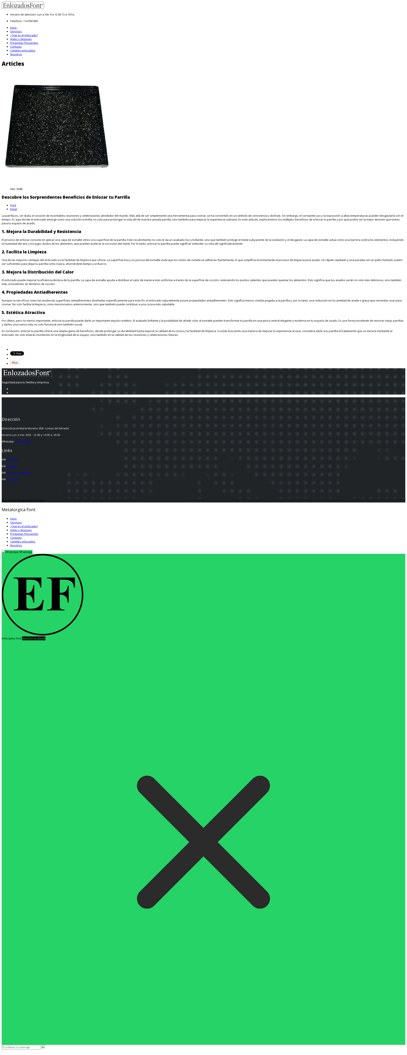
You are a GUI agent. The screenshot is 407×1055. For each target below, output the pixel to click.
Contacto (16, 47)
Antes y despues (21, 39)
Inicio (13, 27)
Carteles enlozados (22, 50)
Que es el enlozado (19, 472)
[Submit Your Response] (43, 1047)
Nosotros (16, 54)
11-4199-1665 (23, 441)
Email (13, 209)
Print (13, 205)
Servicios (16, 31)
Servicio (11, 466)
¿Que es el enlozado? (24, 35)
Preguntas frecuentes (24, 43)
